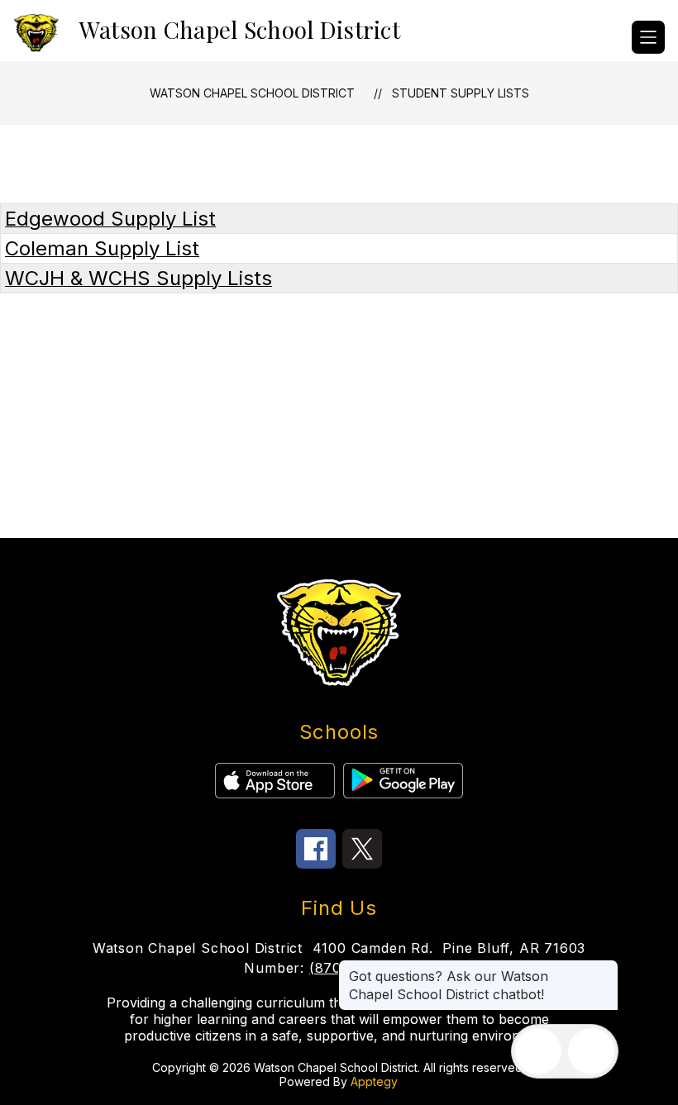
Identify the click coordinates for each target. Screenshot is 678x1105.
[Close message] (605, 968)
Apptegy (374, 1081)
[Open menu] (648, 37)
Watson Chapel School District (252, 93)
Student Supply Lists (460, 93)
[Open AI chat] (591, 1051)
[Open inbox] (538, 1051)
